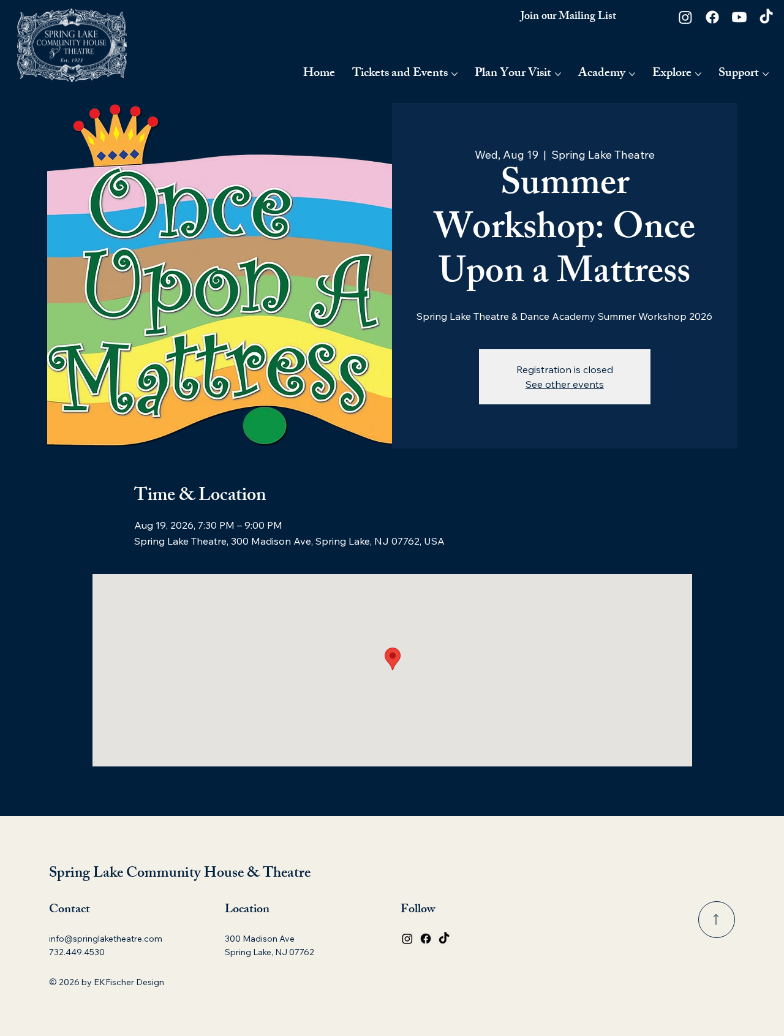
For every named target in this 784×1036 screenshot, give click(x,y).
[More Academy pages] (632, 74)
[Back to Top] (716, 919)
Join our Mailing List (568, 17)
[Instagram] (685, 17)
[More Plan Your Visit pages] (558, 74)
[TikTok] (766, 17)
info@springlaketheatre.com (105, 938)
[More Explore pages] (698, 74)
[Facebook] (712, 17)
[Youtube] (739, 17)
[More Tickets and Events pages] (454, 74)
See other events (565, 384)
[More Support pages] (766, 74)
